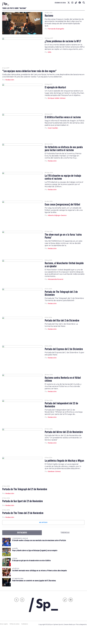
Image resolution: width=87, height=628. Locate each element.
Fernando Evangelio (56, 29)
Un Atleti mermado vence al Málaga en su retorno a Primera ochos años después (39, 570)
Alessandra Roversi (55, 279)
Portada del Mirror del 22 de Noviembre (64, 432)
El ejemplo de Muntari (55, 87)
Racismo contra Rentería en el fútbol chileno (63, 379)
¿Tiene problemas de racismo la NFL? (63, 41)
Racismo (49, 15)
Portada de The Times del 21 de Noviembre (22, 513)
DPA (49, 52)
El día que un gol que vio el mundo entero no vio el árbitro (31, 560)
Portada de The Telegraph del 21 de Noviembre (24, 489)
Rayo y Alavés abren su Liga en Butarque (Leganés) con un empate (34, 550)
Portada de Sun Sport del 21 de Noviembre (22, 501)
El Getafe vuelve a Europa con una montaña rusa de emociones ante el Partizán (39, 540)
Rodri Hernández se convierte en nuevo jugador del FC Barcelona (34, 580)
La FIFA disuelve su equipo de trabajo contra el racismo (63, 177)
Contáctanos (24, 624)
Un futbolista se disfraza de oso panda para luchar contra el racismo (64, 149)
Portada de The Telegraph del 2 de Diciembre (61, 293)
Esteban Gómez (54, 471)
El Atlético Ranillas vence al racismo (63, 117)
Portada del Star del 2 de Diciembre (62, 320)
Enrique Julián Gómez (56, 98)
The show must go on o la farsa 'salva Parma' (63, 236)
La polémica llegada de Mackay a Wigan (64, 460)
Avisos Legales (4, 624)
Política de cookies (14, 624)
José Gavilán (53, 128)
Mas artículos (43, 522)
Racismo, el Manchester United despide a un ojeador (64, 265)
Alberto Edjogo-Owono (57, 215)
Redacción (10, 80)
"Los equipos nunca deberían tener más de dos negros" (29, 71)
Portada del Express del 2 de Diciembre (64, 349)
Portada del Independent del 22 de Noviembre (61, 405)
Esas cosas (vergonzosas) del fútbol (62, 204)
